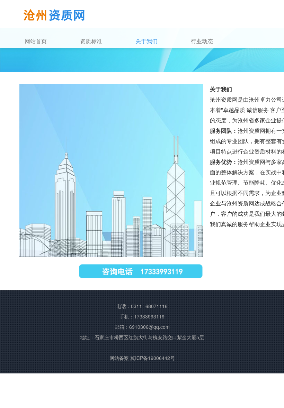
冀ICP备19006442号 (152, 357)
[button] (105, 41)
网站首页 (36, 41)
